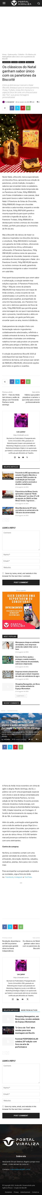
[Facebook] (12, 108)
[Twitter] (17, 108)
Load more (20, 696)
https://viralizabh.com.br (21, 435)
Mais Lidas (21, 62)
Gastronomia (12, 55)
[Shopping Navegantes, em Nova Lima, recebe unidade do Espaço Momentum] (8, 687)
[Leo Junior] (3, 102)
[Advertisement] (21, 29)
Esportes (5, 514)
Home (4, 55)
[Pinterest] (22, 108)
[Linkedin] (19, 457)
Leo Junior (10, 102)
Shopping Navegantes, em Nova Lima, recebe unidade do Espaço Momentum (27, 686)
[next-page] (7, 519)
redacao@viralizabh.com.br (20, 1169)
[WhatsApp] (28, 108)
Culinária (21, 55)
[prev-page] (3, 519)
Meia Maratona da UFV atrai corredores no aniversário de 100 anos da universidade (26, 510)
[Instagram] (15, 457)
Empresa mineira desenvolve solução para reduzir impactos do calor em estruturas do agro (27, 674)
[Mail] (23, 457)
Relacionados (29, 62)
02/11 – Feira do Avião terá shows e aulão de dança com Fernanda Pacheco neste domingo (11, 400)
